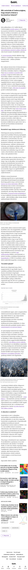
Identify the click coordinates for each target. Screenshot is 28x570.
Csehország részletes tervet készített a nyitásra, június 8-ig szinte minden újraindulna (9, 493)
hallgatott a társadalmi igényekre (10, 353)
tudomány (12, 522)
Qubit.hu (7, 18)
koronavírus (8, 472)
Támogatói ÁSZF (21, 556)
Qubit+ (19, 568)
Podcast (14, 568)
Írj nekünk (19, 559)
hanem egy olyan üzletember (9, 184)
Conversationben (7, 55)
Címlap (8, 568)
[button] (5, 528)
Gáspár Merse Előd (4, 522)
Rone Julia (14, 485)
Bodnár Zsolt (2, 497)
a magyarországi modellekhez (16, 193)
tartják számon (14, 29)
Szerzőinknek (12, 559)
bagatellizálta (5, 258)
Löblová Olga (8, 485)
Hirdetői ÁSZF (12, 556)
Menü (2, 568)
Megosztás (22, 20)
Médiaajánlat (5, 556)
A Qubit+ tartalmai (5, 5)
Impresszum (9, 552)
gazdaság (8, 21)
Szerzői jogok (17, 552)
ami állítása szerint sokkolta (17, 342)
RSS (7, 559)
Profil (25, 568)
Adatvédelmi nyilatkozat (9, 554)
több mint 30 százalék (19, 88)
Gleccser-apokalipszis (16, 5)
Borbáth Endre (3, 485)
